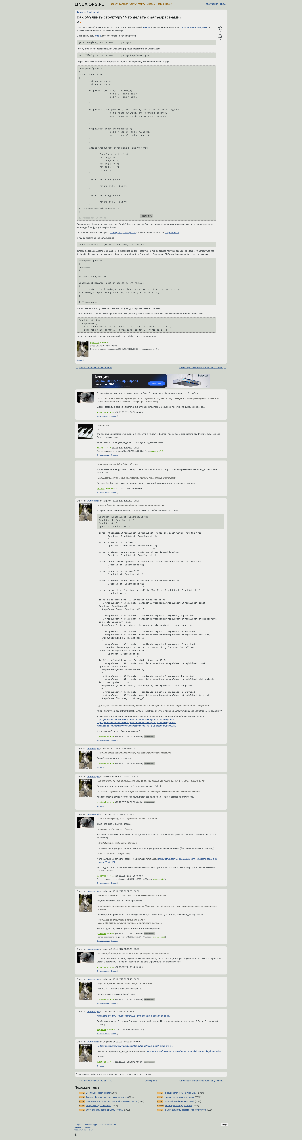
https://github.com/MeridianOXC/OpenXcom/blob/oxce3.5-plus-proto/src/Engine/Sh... (136, 722)
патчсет (146, 27)
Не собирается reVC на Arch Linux (180, 1093)
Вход (223, 4)
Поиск (168, 4)
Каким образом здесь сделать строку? (104, 1110)
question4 (94, 342)
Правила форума (91, 1125)
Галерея (123, 4)
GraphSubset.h (172, 232)
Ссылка (80, 360)
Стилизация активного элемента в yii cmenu (201, 367)
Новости (113, 4)
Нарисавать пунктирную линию (179, 1097)
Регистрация (211, 4)
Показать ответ (103, 416)
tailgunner (101, 412)
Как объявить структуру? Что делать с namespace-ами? (129, 17)
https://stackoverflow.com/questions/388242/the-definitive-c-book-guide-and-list (184, 1051)
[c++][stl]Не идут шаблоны (98, 1105)
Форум (141, 4)
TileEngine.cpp (130, 232)
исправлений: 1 (159, 879)
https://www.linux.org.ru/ (83, 1130)
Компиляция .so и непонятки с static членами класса (111, 1101)
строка (98, 36)
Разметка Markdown (108, 1125)
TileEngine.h (116, 232)
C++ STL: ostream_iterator (98, 1093)
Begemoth (101, 1029)
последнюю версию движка (193, 27)
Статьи (133, 4)
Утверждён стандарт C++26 (178, 1105)
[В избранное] (220, 28)
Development (92, 12)
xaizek (100, 448)
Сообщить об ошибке (83, 1127)
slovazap (101, 488)
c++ (82, 22)
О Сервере (78, 1125)
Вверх (224, 1125)
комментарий (93, 501)
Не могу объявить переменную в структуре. (185, 1110)
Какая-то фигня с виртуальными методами (107, 1097)
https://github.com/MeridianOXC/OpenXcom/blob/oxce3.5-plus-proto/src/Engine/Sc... (136, 719)
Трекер (160, 4)
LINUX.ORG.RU (90, 4)
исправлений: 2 (156, 451)
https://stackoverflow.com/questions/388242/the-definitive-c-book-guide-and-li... (134, 1016)
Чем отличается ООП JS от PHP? (95, 367)
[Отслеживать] (220, 36)
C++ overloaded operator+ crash (179, 1101)
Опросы (151, 4)
